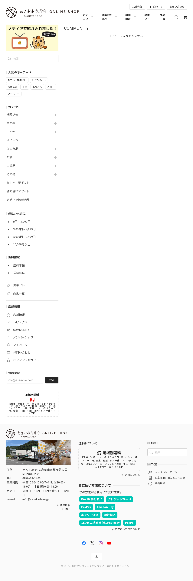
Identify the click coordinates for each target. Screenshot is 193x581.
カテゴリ (85, 16)
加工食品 (12, 148)
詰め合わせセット (18, 191)
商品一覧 (162, 16)
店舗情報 (137, 6)
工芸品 (11, 166)
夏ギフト (147, 16)
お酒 (9, 157)
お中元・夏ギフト (18, 183)
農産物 (11, 123)
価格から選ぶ (107, 16)
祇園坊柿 (12, 114)
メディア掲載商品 (18, 200)
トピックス (156, 6)
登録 (51, 380)
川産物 (11, 131)
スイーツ (12, 140)
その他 (11, 174)
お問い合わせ (177, 6)
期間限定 (128, 16)
